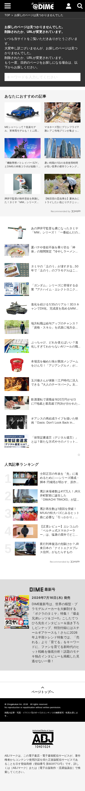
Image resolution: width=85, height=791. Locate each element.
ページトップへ (43, 692)
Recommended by (60, 211)
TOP (7, 15)
